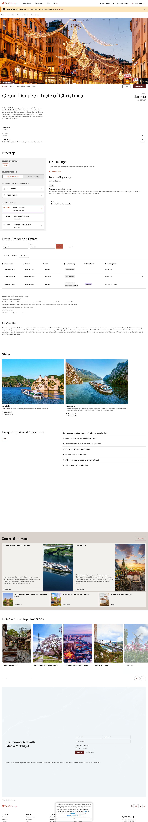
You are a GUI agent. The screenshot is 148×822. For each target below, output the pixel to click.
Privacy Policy (96, 762)
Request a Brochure (55, 819)
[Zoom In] (142, 135)
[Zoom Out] (142, 139)
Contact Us (29, 819)
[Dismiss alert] (145, 9)
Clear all (71, 247)
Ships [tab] (34, 86)
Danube (26, 15)
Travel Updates (78, 821)
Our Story (4, 819)
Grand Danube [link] (35, 15)
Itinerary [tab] (12, 86)
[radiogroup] (103, 748)
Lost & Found (29, 821)
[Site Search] (113, 3)
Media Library (53, 821)
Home (3, 15)
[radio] (76, 748)
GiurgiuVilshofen (33, 176)
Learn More (60, 9)
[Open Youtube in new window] (144, 806)
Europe (19, 15)
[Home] (11, 3)
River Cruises (10, 15)
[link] (55, 3)
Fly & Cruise (24, 255)
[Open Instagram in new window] (132, 806)
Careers (4, 821)
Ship (31, 244)
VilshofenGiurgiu (12, 176)
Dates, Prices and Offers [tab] (23, 86)
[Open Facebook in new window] (136, 806)
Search (59, 246)
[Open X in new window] (140, 806)
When (5, 244)
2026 (5, 165)
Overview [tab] (4, 86)
